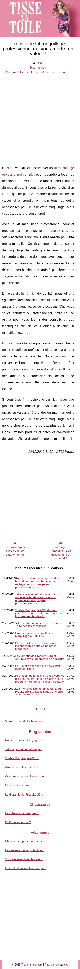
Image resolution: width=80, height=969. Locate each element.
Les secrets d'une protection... (24, 850)
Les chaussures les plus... (22, 813)
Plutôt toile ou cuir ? (18, 822)
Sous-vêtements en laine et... (24, 859)
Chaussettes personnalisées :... (25, 841)
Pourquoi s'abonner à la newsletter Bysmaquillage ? (37, 667)
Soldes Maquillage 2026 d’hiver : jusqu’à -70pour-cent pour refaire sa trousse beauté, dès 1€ (38, 613)
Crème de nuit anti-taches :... (24, 767)
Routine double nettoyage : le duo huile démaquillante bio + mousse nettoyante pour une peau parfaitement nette (37, 583)
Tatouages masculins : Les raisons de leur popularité (61, 552)
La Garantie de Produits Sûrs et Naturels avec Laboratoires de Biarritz (39, 657)
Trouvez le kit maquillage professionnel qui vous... (38, 72)
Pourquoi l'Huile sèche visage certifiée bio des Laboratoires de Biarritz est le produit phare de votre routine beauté (39, 678)
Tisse (39, 62)
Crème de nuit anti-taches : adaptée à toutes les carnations (40, 625)
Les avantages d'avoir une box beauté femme (15, 550)
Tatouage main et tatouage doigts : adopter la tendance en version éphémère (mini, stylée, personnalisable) (37, 599)
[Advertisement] (40, 117)
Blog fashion (38, 67)
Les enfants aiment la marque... (25, 868)
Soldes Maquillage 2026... (22, 758)
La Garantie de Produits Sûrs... (25, 794)
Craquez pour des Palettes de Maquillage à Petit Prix (34, 635)
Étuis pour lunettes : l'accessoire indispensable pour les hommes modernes (36, 646)
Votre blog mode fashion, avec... (26, 721)
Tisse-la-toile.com (31, 964)
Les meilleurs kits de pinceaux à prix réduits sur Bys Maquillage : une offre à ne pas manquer (39, 691)
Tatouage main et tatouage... (23, 749)
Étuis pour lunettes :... (19, 785)
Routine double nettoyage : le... (25, 740)
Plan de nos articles (56, 964)
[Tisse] (40, 18)
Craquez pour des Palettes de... (25, 776)
